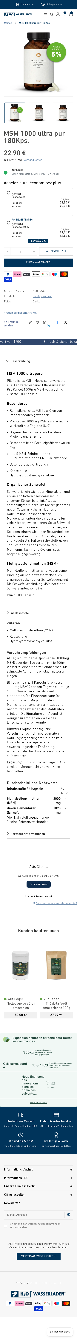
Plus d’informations (38, 1102)
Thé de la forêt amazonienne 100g (56, 1006)
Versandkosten (33, 160)
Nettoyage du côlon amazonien (21, 1006)
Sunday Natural (42, 296)
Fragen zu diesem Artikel (20, 312)
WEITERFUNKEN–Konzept (45, 1283)
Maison (8, 23)
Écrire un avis (38, 884)
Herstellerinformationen (27, 834)
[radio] (38, 199)
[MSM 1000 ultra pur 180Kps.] (38, 61)
